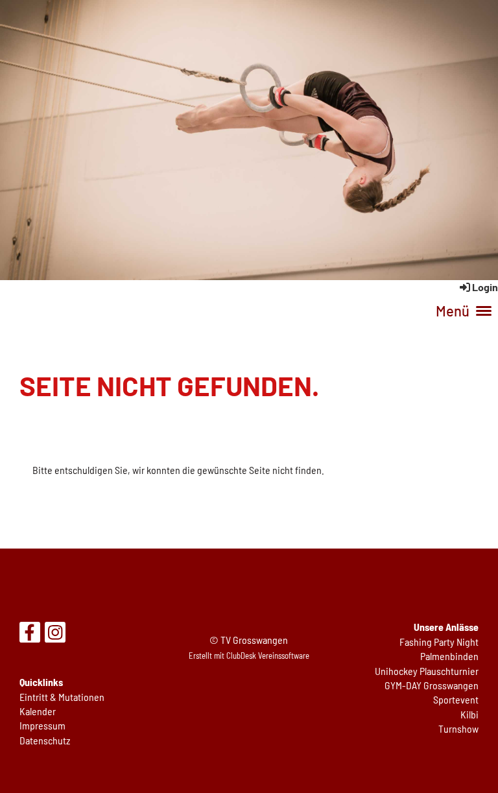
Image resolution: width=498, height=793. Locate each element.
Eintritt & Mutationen (61, 697)
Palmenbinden (449, 656)
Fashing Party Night (439, 641)
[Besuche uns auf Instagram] (55, 634)
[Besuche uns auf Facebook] (29, 634)
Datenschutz (44, 740)
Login (485, 287)
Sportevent (456, 699)
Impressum (42, 725)
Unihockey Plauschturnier (427, 671)
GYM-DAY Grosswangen (432, 685)
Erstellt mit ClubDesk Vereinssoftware (249, 655)
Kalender (37, 711)
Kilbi (469, 714)
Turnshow (458, 728)
